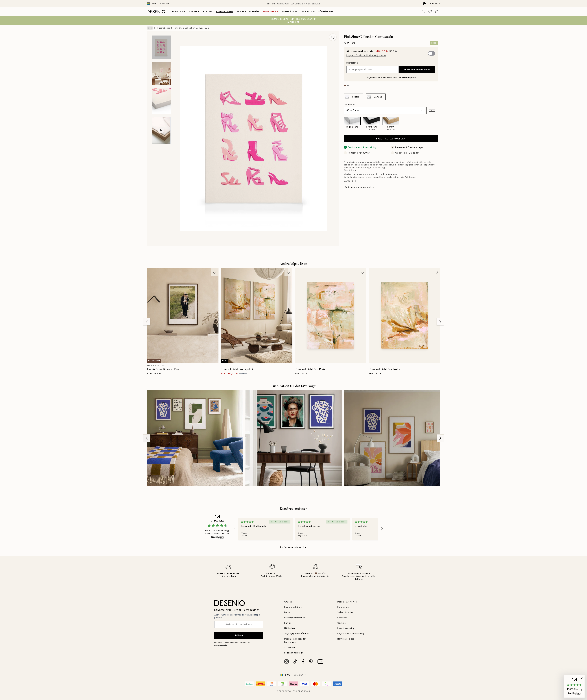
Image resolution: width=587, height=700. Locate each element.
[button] (432, 110)
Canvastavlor (224, 11)
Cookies (341, 623)
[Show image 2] (161, 73)
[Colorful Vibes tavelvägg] (392, 438)
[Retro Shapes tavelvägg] (195, 438)
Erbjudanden (270, 11)
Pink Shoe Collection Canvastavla (191, 28)
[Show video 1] (161, 130)
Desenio (302, 691)
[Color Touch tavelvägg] (293, 438)
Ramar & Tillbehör (248, 11)
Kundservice (343, 607)
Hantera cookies (345, 639)
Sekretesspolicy (409, 77)
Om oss (288, 602)
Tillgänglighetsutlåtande (296, 633)
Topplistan (178, 11)
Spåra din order (345, 612)
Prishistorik (352, 62)
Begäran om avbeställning (350, 633)
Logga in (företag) (293, 652)
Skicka (238, 635)
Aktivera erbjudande (417, 69)
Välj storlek (350, 104)
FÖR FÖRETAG (325, 11)
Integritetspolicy (345, 628)
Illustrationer (163, 28)
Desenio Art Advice (347, 602)
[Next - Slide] (440, 124)
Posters (208, 11)
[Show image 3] (161, 101)
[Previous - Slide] (341, 124)
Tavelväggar (289, 11)
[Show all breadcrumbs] (150, 28)
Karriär (287, 623)
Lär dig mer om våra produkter (359, 187)
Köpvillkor (342, 617)
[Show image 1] (161, 47)
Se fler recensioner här (293, 547)
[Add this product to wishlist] (332, 37)
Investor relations (293, 607)
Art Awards (289, 647)
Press (287, 612)
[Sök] (423, 11)
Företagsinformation (294, 617)
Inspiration (308, 11)
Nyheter (194, 11)
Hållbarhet (289, 628)
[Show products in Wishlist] (430, 11)
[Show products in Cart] (437, 11)
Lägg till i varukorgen (390, 138)
